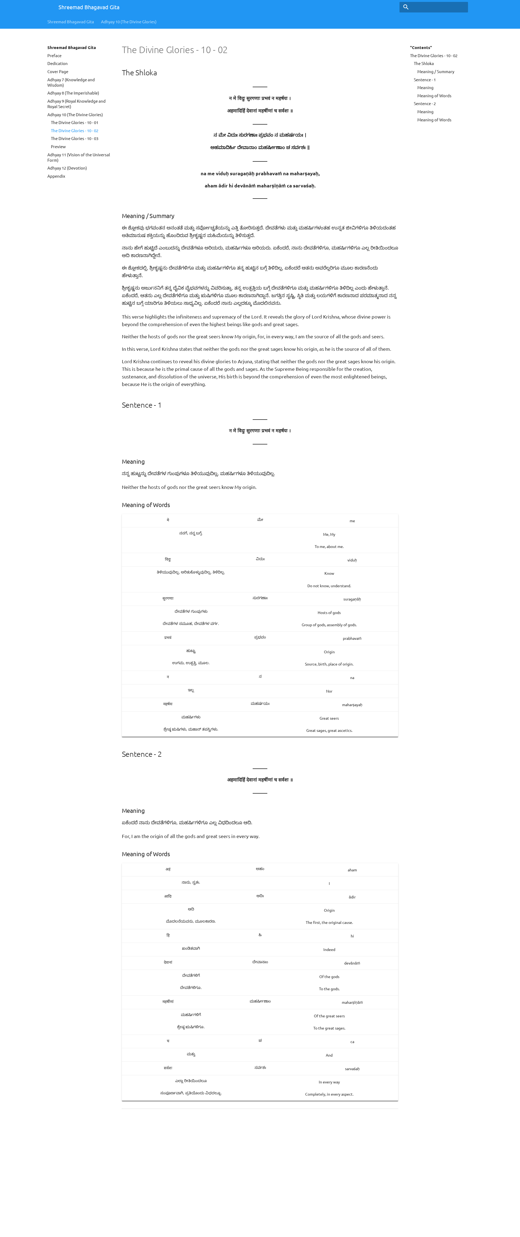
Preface (54, 55)
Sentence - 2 (425, 103)
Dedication (57, 63)
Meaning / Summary (435, 71)
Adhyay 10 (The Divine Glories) (129, 21)
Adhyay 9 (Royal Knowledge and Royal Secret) (76, 103)
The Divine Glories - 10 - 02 (74, 130)
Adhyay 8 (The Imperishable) (73, 92)
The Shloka (424, 63)
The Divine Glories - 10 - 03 (74, 138)
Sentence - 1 (425, 79)
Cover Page (57, 71)
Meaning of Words (434, 95)
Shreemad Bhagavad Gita (70, 21)
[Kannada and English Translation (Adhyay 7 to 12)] (48, 8)
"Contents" (421, 47)
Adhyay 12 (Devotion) (67, 167)
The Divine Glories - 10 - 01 (74, 122)
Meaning (425, 87)
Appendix (56, 175)
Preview (58, 146)
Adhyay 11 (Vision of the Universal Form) (78, 157)
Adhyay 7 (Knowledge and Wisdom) (71, 82)
